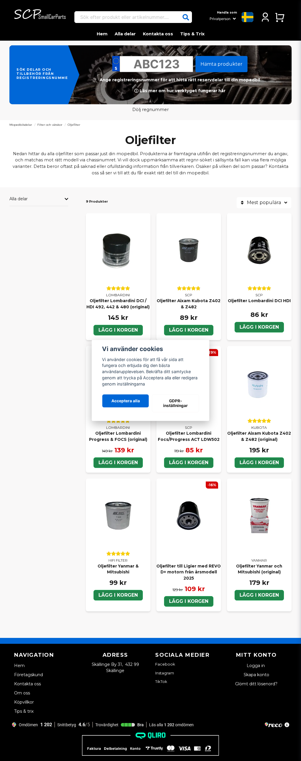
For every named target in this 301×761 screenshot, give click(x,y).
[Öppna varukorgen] (279, 17)
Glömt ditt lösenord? (256, 683)
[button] (186, 17)
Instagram (164, 673)
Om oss (22, 693)
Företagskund (28, 674)
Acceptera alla (125, 400)
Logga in (256, 665)
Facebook (165, 664)
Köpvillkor (24, 702)
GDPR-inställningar (175, 403)
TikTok (161, 681)
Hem (102, 34)
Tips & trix (24, 711)
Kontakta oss (158, 34)
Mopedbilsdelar (20, 125)
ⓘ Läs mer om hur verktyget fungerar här (179, 90)
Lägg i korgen (118, 330)
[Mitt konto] (265, 17)
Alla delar (125, 34)
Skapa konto (256, 674)
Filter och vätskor (49, 125)
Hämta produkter (221, 64)
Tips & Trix (192, 34)
